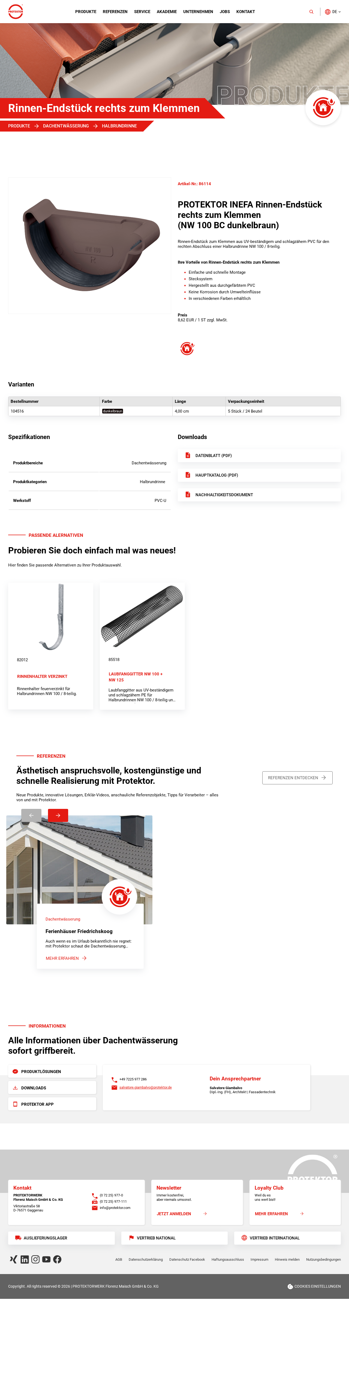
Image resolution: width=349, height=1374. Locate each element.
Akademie (167, 11)
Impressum (259, 1259)
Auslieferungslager (45, 1238)
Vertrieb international (275, 1238)
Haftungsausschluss (228, 1259)
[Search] (311, 11)
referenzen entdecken (293, 777)
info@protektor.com (115, 1208)
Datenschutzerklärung (146, 1259)
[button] (332, 11)
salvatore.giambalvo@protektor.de (145, 1087)
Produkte (85, 11)
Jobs (225, 11)
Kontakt (245, 11)
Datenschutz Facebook (187, 1259)
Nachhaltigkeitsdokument (224, 494)
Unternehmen (198, 11)
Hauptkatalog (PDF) (216, 475)
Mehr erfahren (62, 958)
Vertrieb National (156, 1238)
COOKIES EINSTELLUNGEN (317, 1286)
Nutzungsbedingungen (323, 1259)
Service (142, 11)
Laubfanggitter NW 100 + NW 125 (136, 677)
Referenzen (115, 11)
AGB (118, 1259)
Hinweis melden (287, 1259)
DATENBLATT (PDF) (213, 455)
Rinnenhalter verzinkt (42, 676)
